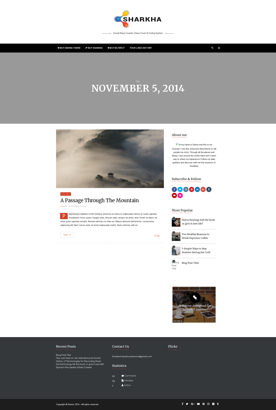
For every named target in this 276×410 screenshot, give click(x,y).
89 (158, 236)
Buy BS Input (117, 48)
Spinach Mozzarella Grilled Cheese (74, 367)
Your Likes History (141, 48)
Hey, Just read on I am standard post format (78, 358)
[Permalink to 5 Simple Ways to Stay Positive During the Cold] (176, 251)
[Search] (212, 48)
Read (65, 235)
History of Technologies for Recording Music (78, 361)
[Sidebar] (219, 48)
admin (63, 206)
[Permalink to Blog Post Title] (176, 265)
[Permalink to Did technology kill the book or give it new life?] (176, 222)
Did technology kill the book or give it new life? (80, 364)
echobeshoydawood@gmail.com (135, 356)
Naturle (66, 194)
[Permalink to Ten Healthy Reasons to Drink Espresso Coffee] (176, 236)
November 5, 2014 (77, 206)
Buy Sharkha (94, 48)
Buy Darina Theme (69, 48)
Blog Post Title (190, 262)
